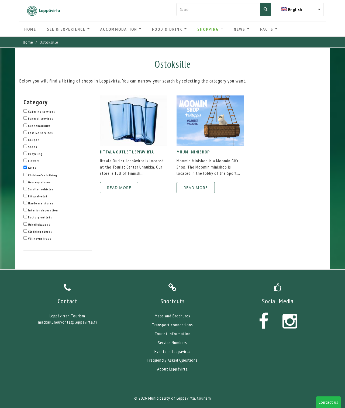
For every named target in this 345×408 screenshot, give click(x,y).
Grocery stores (39, 182)
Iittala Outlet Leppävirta (127, 152)
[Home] (45, 11)
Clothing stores (40, 231)
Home (30, 29)
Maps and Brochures (172, 315)
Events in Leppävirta (172, 351)
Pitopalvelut (37, 196)
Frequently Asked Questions (172, 360)
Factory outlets (40, 217)
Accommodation (119, 29)
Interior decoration (43, 210)
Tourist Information (173, 333)
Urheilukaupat (39, 224)
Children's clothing (42, 175)
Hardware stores (40, 203)
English (295, 9)
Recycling (35, 154)
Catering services (41, 111)
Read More (119, 187)
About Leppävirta (172, 369)
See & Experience (67, 29)
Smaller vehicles (40, 189)
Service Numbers (172, 342)
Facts (267, 29)
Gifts (32, 168)
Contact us (328, 402)
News (240, 29)
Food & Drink (168, 29)
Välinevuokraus (39, 238)
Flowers (34, 161)
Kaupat (33, 140)
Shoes (32, 147)
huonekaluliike (39, 126)
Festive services (40, 133)
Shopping (208, 29)
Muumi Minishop (193, 152)
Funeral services (40, 118)
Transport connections (172, 324)
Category (35, 102)
